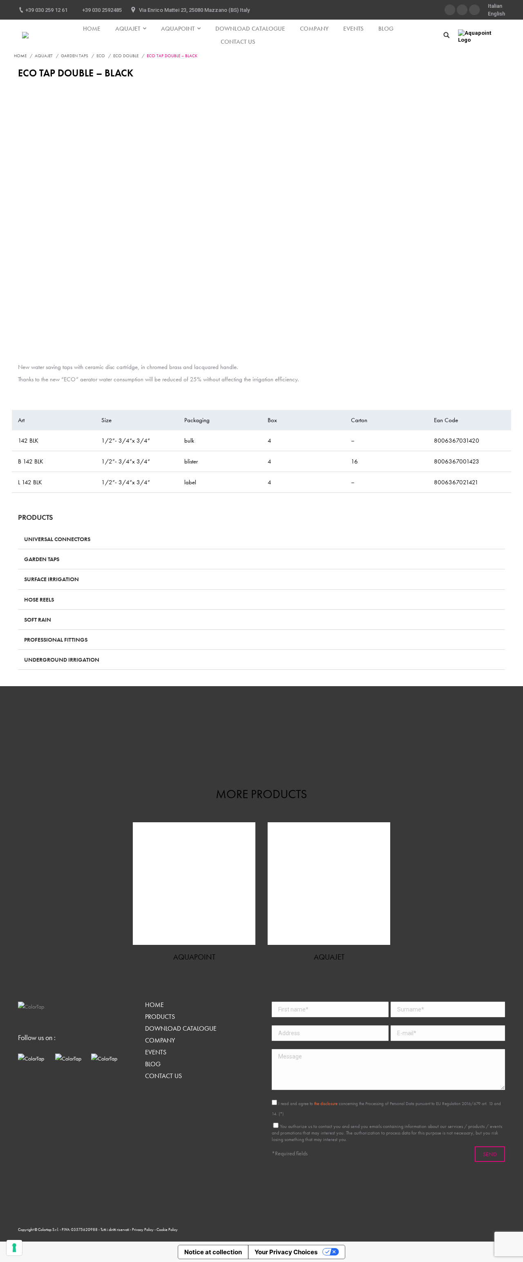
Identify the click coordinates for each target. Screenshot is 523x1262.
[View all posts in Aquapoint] (194, 883)
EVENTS (155, 1052)
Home (20, 55)
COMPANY (160, 1040)
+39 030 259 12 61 (46, 10)
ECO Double (126, 55)
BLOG (153, 1064)
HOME (154, 1005)
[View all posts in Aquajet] (329, 883)
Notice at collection (213, 1252)
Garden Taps (74, 55)
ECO (100, 55)
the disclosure (325, 1103)
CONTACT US (163, 1076)
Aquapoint (194, 957)
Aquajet (44, 55)
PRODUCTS (160, 1017)
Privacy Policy (143, 1229)
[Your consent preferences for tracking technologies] (14, 1247)
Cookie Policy (167, 1229)
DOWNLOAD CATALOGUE (181, 1028)
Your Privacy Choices (286, 1252)
